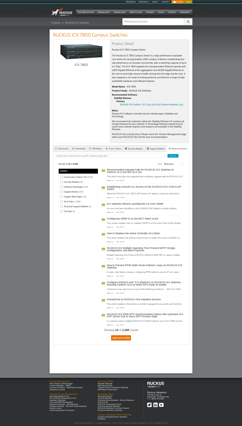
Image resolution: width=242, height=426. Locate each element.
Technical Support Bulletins (109, 406)
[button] (188, 21)
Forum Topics (114, 148)
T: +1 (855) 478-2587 (155, 399)
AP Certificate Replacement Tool (63, 398)
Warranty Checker (105, 386)
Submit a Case (55, 408)
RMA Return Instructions (107, 390)
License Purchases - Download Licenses (66, 388)
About (155, 2)
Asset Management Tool (59, 396)
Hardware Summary (58, 400)
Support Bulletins (157, 149)
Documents (63, 148)
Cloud (179, 2)
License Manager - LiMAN (60, 386)
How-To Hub (136, 12)
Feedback (102, 419)
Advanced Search (179, 148)
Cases (161, 12)
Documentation (86, 12)
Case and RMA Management (61, 402)
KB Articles (97, 148)
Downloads (104, 12)
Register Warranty (105, 384)
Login (188, 2)
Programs (131, 2)
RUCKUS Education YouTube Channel (113, 408)
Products (56, 23)
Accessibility (142, 423)
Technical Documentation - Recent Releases (116, 400)
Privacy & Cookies (129, 423)
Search (173, 155)
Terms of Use (117, 423)
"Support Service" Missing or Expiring (113, 388)
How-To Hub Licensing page (61, 384)
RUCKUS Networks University (110, 410)
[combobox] (153, 21)
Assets (172, 12)
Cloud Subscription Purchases (62, 410)
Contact (165, 2)
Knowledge (120, 12)
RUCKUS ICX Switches (77, 23)
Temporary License (57, 390)
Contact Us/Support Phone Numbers (112, 417)
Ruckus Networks (157, 392)
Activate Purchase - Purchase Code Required (68, 406)
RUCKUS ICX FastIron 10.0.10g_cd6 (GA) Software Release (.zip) (151, 104)
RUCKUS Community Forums (110, 404)
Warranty (185, 12)
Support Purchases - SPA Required (64, 404)
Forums (150, 12)
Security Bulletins (135, 149)
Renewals (144, 2)
